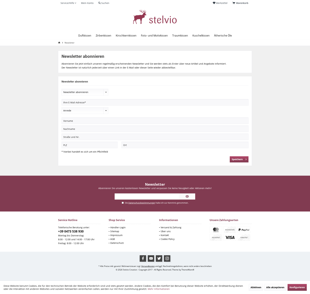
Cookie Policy (168, 239)
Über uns (166, 231)
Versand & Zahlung (171, 227)
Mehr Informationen (159, 288)
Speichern (237, 159)
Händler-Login (118, 227)
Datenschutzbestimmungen (141, 202)
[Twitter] (159, 258)
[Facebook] (143, 258)
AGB (112, 239)
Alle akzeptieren (275, 287)
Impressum (116, 235)
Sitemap (114, 231)
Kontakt (165, 235)
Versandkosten (148, 266)
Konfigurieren (297, 287)
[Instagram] (167, 258)
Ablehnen (256, 287)
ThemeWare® (187, 269)
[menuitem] (241, 3)
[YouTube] (151, 258)
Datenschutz (117, 242)
